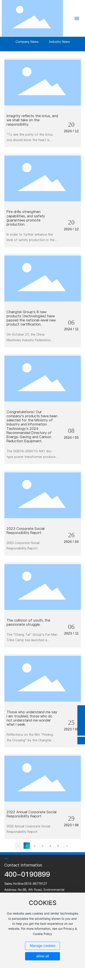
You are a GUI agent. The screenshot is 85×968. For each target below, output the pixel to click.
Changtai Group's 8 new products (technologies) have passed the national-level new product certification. (31, 318)
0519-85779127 (35, 884)
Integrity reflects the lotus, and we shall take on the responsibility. (32, 119)
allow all (42, 956)
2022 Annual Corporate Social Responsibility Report (31, 814)
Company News (26, 42)
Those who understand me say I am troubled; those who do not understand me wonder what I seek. (32, 718)
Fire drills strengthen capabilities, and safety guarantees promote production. (26, 218)
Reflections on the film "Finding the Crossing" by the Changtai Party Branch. (30, 740)
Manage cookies (42, 946)
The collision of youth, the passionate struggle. (28, 622)
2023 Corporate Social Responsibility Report (25, 530)
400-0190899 (27, 874)
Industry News (59, 42)
